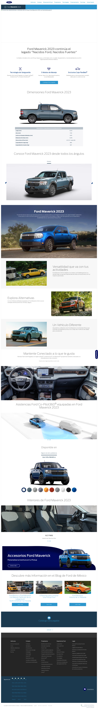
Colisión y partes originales (47, 650)
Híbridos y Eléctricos (15, 647)
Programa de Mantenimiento (47, 654)
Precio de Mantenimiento (47, 652)
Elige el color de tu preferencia (49, 453)
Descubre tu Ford (30, 658)
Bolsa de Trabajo (60, 652)
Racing (12, 652)
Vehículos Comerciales (46, 656)
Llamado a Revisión (45, 666)
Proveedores (59, 656)
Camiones (12, 650)
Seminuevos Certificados (31, 662)
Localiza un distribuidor (31, 660)
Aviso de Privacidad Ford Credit (79, 655)
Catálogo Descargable (49, 82)
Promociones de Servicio (46, 664)
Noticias (58, 650)
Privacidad (50, 705)
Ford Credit (28, 654)
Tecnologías (59, 658)
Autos (11, 646)
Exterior (49, 161)
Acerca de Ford (60, 646)
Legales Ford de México (77, 647)
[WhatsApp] (96, 354)
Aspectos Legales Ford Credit (78, 653)
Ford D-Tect (44, 647)
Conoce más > (14, 565)
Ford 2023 (14, 7)
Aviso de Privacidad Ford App (78, 659)
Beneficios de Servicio (46, 643)
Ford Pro (28, 656)
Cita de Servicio (44, 662)
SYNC (43, 672)
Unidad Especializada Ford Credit (79, 657)
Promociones (29, 647)
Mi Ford (43, 660)
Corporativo (59, 643)
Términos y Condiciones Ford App (79, 661)
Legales (49, 629)
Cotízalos (28, 643)
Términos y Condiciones (42, 705)
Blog (58, 647)
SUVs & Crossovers (14, 643)
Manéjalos (28, 646)
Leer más (20, 604)
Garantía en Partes (45, 668)
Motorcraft (44, 658)
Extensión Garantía (45, 646)
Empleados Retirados (62, 660)
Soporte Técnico (45, 670)
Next (92, 183)
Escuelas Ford (60, 654)
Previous (6, 183)
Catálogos (28, 652)
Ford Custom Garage (30, 650)
